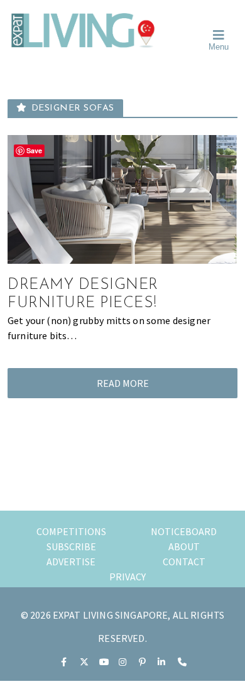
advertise (70, 561)
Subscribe (71, 546)
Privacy (127, 576)
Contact (184, 561)
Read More (123, 383)
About (184, 546)
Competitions (71, 531)
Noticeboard (184, 531)
